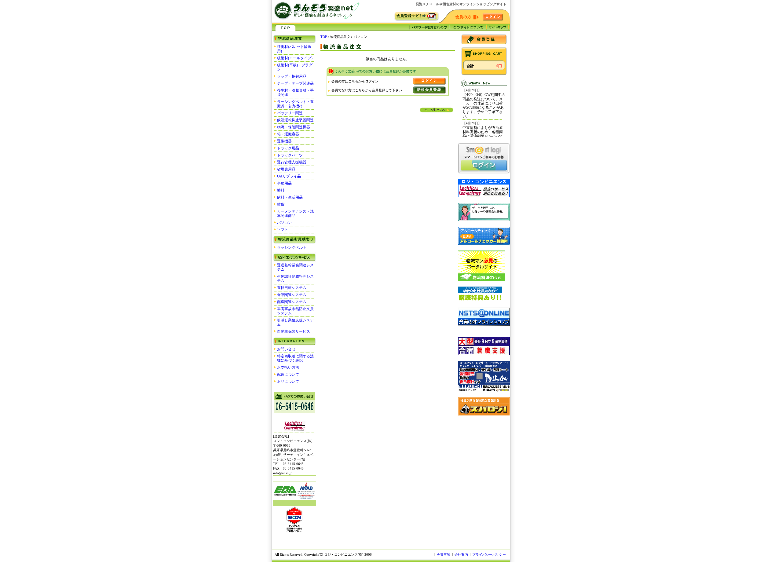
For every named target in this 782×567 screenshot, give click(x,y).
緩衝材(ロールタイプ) (294, 58)
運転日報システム (291, 288)
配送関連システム (291, 302)
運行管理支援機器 (291, 162)
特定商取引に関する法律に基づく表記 (295, 358)
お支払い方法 (288, 367)
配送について (288, 374)
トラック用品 (288, 148)
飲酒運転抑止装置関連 (295, 120)
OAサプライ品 (289, 176)
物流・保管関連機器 (293, 127)
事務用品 (284, 183)
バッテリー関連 (290, 113)
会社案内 (461, 554)
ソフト (282, 230)
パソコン (284, 223)
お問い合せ (286, 349)
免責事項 (443, 554)
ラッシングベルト (291, 247)
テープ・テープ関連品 (295, 83)
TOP (323, 36)
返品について (288, 381)
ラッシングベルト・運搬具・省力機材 (295, 104)
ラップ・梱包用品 (291, 76)
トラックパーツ (290, 155)
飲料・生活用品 (290, 197)
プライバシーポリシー (489, 554)
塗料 (280, 190)
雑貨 (280, 204)
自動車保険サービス (293, 331)
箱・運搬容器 (288, 134)
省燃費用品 (286, 169)
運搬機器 (284, 141)
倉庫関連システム (291, 295)
